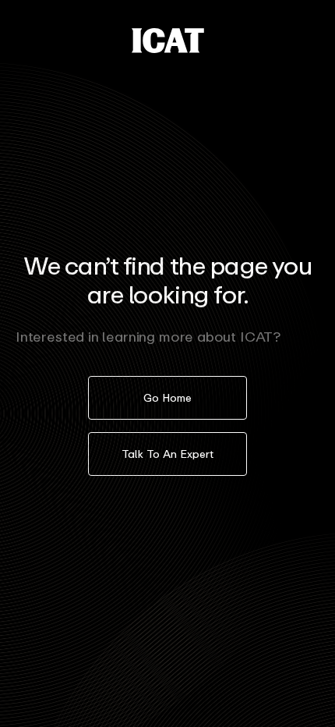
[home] (168, 40)
